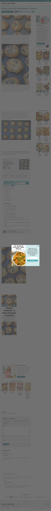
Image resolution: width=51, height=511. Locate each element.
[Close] (38, 246)
